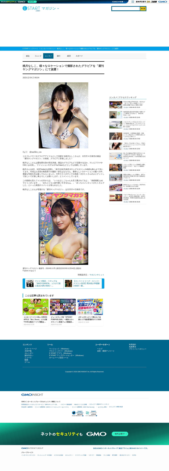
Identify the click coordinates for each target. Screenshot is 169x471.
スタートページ (31, 349)
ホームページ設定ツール (58, 358)
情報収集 (98, 455)
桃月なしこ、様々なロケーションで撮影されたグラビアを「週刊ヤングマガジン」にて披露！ (88, 48)
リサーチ (91, 455)
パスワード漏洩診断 (66, 404)
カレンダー (29, 353)
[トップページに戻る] (32, 9)
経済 (69, 56)
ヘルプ (99, 349)
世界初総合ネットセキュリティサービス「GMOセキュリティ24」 (39, 404)
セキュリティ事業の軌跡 (116, 406)
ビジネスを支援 (58, 455)
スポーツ (79, 56)
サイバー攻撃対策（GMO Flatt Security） (83, 407)
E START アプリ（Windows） (61, 353)
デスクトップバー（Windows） (61, 351)
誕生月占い (29, 355)
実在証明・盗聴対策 (27, 407)
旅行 (58, 56)
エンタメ (44, 48)
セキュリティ (69, 455)
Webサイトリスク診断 (80, 404)
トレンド (38, 56)
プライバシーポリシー (137, 349)
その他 (134, 455)
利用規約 (132, 344)
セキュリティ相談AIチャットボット (99, 404)
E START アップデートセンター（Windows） (67, 355)
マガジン (51, 48)
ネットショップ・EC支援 (44, 455)
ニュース (28, 358)
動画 (26, 360)
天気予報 (28, 351)
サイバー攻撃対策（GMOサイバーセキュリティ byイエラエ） (52, 407)
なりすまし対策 (102, 407)
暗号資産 (114, 455)
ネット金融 (107, 455)
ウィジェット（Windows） (59, 349)
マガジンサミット (96, 275)
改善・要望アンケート (106, 351)
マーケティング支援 (80, 455)
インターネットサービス (28, 455)
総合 (28, 56)
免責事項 (132, 347)
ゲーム (27, 362)
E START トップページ (30, 48)
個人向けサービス (125, 455)
